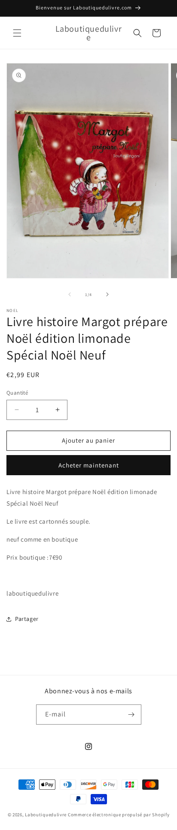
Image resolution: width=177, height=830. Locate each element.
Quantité (17, 392)
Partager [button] (27, 619)
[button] (17, 33)
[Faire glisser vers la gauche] (69, 294)
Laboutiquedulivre (46, 815)
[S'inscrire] (131, 714)
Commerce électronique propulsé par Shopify (118, 815)
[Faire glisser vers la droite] (107, 294)
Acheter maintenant (88, 465)
